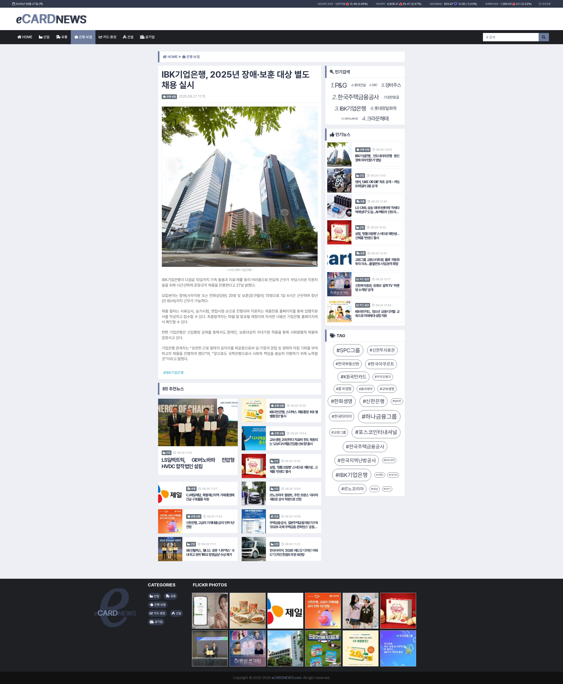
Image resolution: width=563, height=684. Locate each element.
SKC (373, 85)
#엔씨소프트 (389, 460)
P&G (338, 85)
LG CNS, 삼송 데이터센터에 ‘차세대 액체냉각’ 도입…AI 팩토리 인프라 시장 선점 (377, 210)
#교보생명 (387, 389)
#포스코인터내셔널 (376, 432)
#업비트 (397, 401)
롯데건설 (358, 85)
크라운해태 (375, 118)
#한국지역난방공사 (357, 460)
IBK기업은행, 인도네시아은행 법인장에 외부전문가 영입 (377, 158)
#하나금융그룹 (379, 416)
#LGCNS (393, 474)
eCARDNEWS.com (286, 678)
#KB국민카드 (353, 377)
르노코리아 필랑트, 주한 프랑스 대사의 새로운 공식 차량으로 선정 (294, 497)
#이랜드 (380, 474)
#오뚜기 (387, 489)
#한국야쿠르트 (381, 364)
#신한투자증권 (382, 350)
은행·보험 (85, 37)
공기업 (149, 37)
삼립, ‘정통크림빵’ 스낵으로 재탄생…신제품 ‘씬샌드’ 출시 (294, 469)
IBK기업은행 (350, 108)
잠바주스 (391, 85)
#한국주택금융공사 (365, 447)
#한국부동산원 (347, 363)
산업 (45, 37)
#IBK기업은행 (173, 373)
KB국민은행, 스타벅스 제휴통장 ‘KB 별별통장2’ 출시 (294, 414)
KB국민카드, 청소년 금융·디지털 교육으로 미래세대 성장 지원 (377, 313)
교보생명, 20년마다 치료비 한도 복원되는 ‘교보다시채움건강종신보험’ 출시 (294, 442)
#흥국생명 (343, 388)
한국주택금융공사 (355, 97)
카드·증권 (109, 37)
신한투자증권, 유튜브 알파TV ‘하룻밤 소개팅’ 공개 (377, 288)
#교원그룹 (338, 432)
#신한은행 (373, 401)
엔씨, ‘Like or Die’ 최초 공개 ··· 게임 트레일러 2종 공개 (377, 184)
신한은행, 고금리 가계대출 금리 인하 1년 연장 (210, 525)
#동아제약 (365, 389)
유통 (64, 37)
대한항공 (391, 97)
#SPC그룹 (348, 350)
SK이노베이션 (349, 118)
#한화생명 (342, 401)
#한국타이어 (342, 416)
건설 (129, 37)
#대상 (374, 489)
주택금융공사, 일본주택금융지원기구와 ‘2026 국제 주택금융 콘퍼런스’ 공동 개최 (294, 525)
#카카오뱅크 (383, 377)
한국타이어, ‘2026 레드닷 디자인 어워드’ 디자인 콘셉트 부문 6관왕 (294, 552)
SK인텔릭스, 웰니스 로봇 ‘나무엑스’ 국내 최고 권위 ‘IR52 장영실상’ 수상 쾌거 (210, 552)
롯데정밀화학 (383, 108)
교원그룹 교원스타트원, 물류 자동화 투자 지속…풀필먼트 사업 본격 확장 (377, 262)
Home (26, 37)
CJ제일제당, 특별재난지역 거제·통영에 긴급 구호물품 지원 (210, 497)
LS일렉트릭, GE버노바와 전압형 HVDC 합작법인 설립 (198, 463)
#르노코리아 (352, 488)
